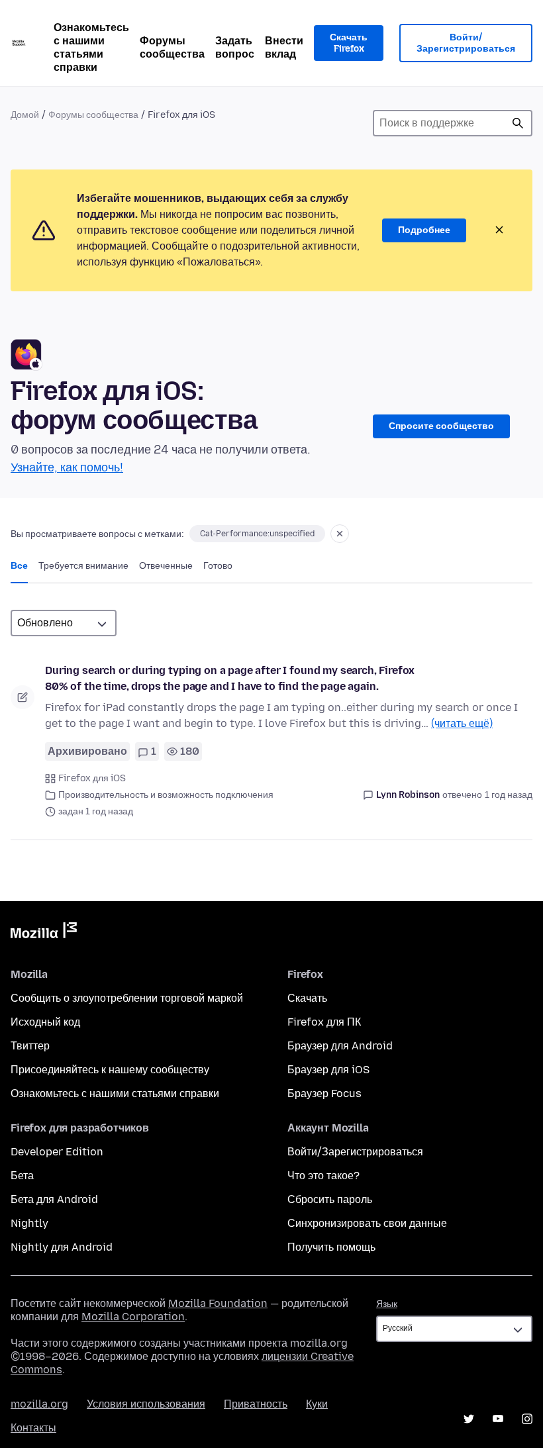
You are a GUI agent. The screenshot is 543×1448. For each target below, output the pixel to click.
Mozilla (44, 932)
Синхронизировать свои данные (367, 1223)
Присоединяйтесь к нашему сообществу (110, 1069)
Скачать (307, 998)
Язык (386, 1304)
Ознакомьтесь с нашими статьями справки (91, 47)
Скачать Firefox (349, 43)
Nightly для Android (62, 1247)
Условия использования (146, 1404)
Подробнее (424, 230)
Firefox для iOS (92, 778)
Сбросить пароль (329, 1199)
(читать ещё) (462, 723)
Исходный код (45, 1022)
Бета (22, 1175)
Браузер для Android (340, 1045)
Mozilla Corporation (133, 1316)
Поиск (517, 123)
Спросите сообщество (441, 426)
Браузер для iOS (328, 1069)
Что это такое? (323, 1175)
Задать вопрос (234, 47)
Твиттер (30, 1045)
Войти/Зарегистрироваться (466, 43)
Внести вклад (284, 47)
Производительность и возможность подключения (165, 794)
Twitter (469, 1419)
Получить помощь (331, 1247)
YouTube (498, 1419)
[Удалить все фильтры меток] (339, 533)
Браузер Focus (324, 1093)
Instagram (527, 1419)
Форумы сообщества (172, 47)
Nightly (29, 1223)
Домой (25, 115)
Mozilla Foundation (218, 1303)
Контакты (33, 1428)
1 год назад (508, 794)
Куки (317, 1404)
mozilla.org (39, 1404)
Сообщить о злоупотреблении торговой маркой (127, 998)
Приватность (255, 1404)
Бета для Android (54, 1199)
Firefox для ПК (324, 1022)
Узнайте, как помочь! (67, 467)
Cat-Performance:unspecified (257, 533)
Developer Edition (57, 1151)
